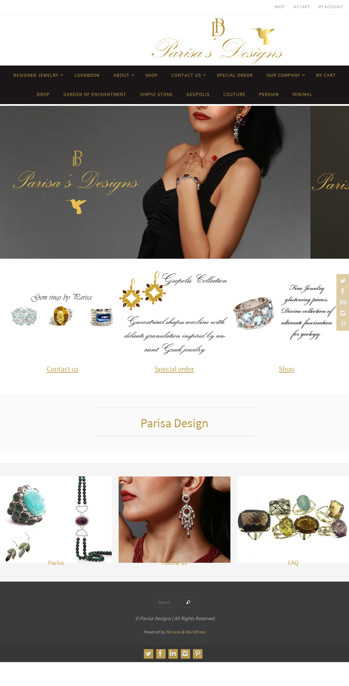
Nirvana (173, 632)
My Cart (301, 6)
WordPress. (195, 632)
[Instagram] (341, 313)
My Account (330, 6)
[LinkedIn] (341, 302)
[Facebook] (341, 291)
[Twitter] (341, 280)
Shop (279, 6)
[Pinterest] (341, 324)
